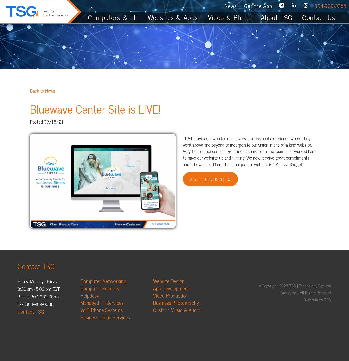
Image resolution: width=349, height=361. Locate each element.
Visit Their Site (210, 179)
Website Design (169, 281)
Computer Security (99, 288)
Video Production (170, 295)
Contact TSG (30, 311)
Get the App (258, 5)
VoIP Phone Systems (101, 310)
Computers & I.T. (113, 17)
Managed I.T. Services (102, 302)
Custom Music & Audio (176, 310)
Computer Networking (103, 281)
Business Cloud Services (105, 317)
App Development (171, 288)
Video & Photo (229, 17)
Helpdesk (89, 295)
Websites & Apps (173, 17)
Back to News (42, 90)
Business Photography (176, 302)
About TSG (276, 17)
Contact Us (322, 17)
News (230, 5)
